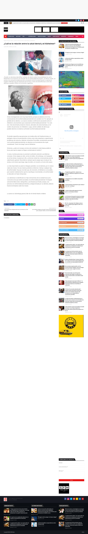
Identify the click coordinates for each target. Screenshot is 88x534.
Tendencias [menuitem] (71, 36)
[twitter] (78, 20)
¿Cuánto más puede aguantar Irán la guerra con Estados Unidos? (73, 191)
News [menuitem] (77, 36)
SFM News (13, 532)
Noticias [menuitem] (18, 36)
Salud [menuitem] (49, 36)
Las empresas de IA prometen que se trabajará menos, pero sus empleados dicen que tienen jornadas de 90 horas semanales (74, 253)
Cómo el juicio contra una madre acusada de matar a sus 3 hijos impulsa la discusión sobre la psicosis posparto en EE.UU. (74, 157)
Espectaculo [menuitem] (56, 36)
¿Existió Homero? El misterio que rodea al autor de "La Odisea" (74, 185)
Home (83, 532)
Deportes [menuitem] (63, 36)
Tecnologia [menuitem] (11, 36)
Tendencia (70, 226)
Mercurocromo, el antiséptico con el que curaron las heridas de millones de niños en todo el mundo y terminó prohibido (74, 239)
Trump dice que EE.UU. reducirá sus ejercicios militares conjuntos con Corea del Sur (74, 173)
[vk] (65, 104)
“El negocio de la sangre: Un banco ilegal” (74, 52)
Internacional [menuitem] (32, 36)
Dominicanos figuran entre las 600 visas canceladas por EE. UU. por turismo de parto (74, 65)
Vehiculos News (70, 230)
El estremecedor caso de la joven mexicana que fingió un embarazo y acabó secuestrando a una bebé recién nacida (74, 275)
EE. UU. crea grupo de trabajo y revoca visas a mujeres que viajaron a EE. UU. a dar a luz (74, 204)
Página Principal (7, 40)
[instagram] (81, 20)
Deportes (70, 215)
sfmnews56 (70, 145)
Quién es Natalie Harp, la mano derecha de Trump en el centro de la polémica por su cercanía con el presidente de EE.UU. (74, 261)
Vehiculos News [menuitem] (42, 36)
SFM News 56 (63, 145)
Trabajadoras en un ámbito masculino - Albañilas (74, 179)
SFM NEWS (7, 46)
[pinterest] (83, 20)
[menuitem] (5, 36)
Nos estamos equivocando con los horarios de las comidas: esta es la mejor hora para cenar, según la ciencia (74, 267)
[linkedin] (80, 499)
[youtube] (78, 98)
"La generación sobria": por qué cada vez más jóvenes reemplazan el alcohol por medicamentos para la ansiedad (36, 23)
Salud (12, 40)
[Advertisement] (41, 9)
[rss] (65, 101)
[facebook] (76, 20)
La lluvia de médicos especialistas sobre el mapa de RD (74, 59)
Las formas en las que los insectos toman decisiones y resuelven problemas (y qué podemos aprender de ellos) (74, 198)
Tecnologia (70, 222)
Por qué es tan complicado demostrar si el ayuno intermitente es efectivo (19, 517)
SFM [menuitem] (23, 36)
